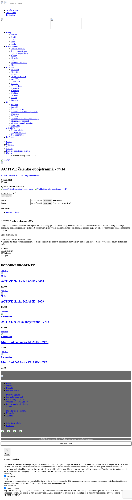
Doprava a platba (13, 395)
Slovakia (14, 84)
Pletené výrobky (18, 130)
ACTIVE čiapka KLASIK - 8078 (22, 281)
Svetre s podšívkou (19, 51)
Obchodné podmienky (15, 397)
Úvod (8, 383)
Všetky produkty (18, 49)
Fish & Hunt (16, 88)
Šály (13, 60)
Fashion (14, 93)
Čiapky (14, 56)
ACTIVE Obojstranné (24, 175)
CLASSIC (15, 72)
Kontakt (14, 107)
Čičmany (15, 90)
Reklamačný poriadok (20, 121)
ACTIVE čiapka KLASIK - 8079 (22, 301)
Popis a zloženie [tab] (12, 212)
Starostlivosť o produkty (16, 411)
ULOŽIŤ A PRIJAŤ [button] (12, 495)
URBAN (15, 70)
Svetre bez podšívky (19, 53)
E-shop (9, 141)
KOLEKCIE (11, 67)
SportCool (15, 81)
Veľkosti (14, 116)
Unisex (9, 153)
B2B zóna (15, 125)
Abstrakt (14, 95)
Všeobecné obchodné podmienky (25, 118)
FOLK (14, 74)
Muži (13, 37)
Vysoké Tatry (16, 86)
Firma (8, 102)
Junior (13, 44)
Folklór (14, 97)
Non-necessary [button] (10, 485)
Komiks (14, 100)
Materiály (15, 114)
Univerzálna (6, 196)
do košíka (47, 201)
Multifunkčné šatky (19, 63)
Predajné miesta (17, 109)
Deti (13, 42)
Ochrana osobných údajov (22, 123)
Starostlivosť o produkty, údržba (24, 111)
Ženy (13, 39)
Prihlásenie (11, 13)
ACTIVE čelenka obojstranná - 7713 (25, 321)
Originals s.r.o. (88, 439)
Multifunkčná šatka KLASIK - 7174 (24, 362)
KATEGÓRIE (12, 46)
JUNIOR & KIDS (18, 77)
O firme (14, 104)
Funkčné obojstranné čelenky (18, 151)
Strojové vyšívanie (18, 132)
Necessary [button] (8, 474)
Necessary (11, 476)
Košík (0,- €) (12, 10)
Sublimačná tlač (17, 135)
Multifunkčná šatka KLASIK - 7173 (24, 342)
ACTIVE (15, 79)
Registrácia (10, 15)
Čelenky (14, 58)
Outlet (13, 65)
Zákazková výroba (13, 128)
